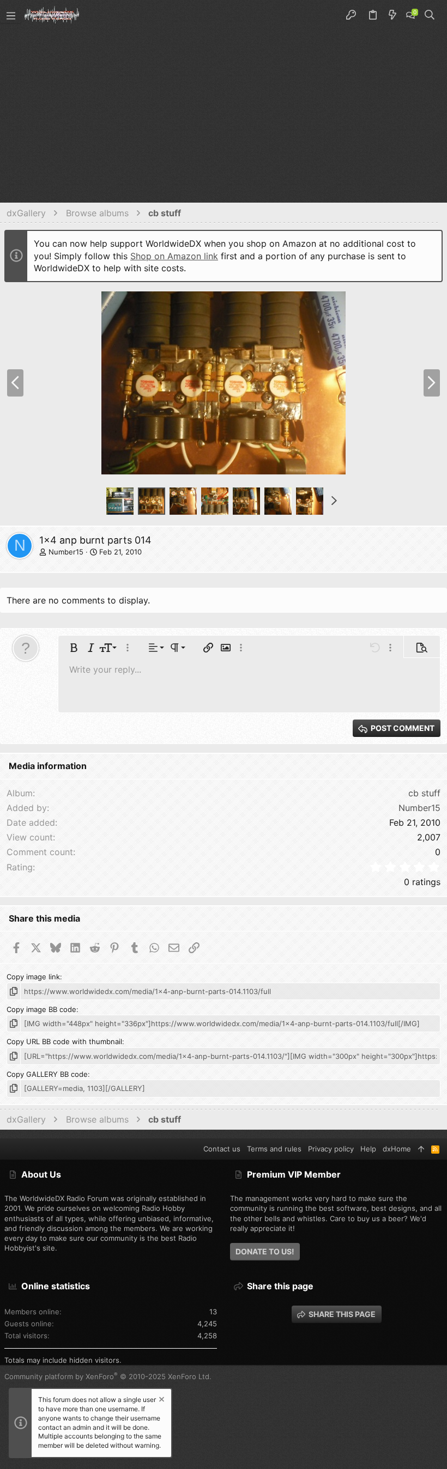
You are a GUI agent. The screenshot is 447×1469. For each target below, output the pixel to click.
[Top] (421, 1149)
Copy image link (33, 976)
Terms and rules (274, 1148)
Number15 (66, 551)
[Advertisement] (223, 112)
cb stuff (424, 793)
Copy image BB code (41, 1009)
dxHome (397, 1148)
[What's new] (392, 15)
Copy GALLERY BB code (47, 1074)
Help (368, 1148)
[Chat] (410, 15)
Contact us (221, 1148)
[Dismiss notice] (160, 1400)
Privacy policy (331, 1148)
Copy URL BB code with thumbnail (64, 1041)
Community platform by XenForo (108, 1376)
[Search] (429, 15)
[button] (11, 15)
